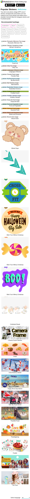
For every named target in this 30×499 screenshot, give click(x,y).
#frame (17, 29)
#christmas (5, 36)
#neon (23, 33)
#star (3, 33)
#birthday (20, 25)
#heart (10, 29)
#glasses (10, 33)
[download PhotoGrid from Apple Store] (21, 5)
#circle (23, 29)
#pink (17, 33)
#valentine (5, 25)
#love (13, 25)
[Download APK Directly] (10, 5)
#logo (4, 29)
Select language (15, 497)
